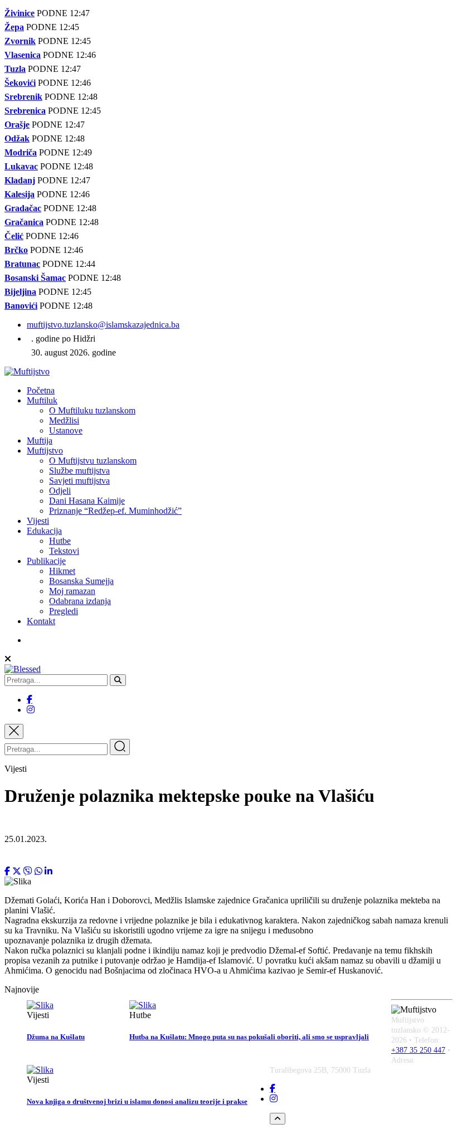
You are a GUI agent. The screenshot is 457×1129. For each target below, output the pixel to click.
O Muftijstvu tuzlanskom (93, 460)
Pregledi (63, 611)
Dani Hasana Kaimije (87, 500)
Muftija (39, 440)
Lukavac (21, 166)
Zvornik (20, 41)
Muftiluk (42, 400)
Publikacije (46, 561)
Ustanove (65, 430)
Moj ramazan (72, 591)
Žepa (14, 27)
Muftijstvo (45, 450)
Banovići (20, 305)
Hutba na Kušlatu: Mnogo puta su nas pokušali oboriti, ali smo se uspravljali (249, 1037)
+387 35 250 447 (418, 1050)
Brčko (16, 250)
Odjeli (60, 490)
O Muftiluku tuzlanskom (92, 410)
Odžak (17, 138)
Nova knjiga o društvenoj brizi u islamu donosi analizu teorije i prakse (137, 1101)
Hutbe (60, 541)
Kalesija (19, 194)
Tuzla (15, 69)
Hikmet (62, 571)
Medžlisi (64, 420)
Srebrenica (25, 110)
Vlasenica (22, 55)
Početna (41, 390)
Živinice (19, 13)
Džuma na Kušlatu (56, 1037)
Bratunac (22, 264)
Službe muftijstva (79, 470)
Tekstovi (64, 551)
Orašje (17, 124)
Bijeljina (20, 291)
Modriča (20, 152)
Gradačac (22, 208)
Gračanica (23, 222)
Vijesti (38, 520)
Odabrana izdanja (80, 601)
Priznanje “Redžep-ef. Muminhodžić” (115, 510)
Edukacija (44, 531)
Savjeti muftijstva (79, 480)
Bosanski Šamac (35, 278)
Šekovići (20, 82)
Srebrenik (23, 96)
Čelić (13, 236)
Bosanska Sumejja (81, 581)
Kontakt (41, 621)
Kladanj (19, 180)
